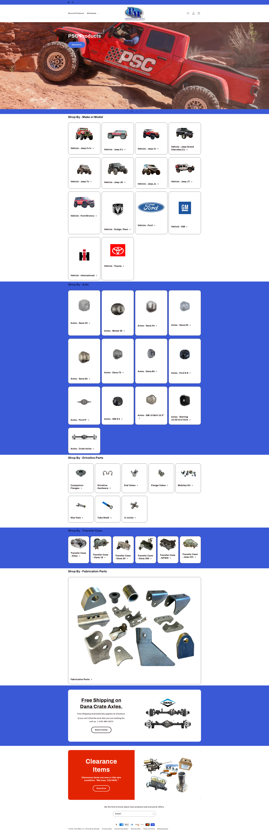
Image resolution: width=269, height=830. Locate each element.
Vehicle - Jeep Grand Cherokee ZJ (182, 148)
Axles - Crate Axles (81, 449)
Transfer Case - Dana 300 (145, 557)
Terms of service (149, 829)
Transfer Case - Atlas (78, 554)
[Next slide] (136, 111)
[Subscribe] (153, 814)
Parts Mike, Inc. (79, 829)
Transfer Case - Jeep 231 (190, 555)
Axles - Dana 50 (179, 325)
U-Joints (129, 518)
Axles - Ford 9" (79, 420)
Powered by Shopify (92, 829)
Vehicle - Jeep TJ (80, 181)
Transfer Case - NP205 (167, 556)
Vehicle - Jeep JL (147, 184)
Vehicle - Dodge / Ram (116, 229)
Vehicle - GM (178, 226)
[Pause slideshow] (142, 111)
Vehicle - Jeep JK (113, 182)
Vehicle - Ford (145, 225)
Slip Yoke (76, 518)
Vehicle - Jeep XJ (113, 149)
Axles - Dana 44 (146, 325)
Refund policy (136, 829)
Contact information (121, 829)
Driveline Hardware (102, 486)
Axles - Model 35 (113, 331)
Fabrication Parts (80, 679)
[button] (92, 13)
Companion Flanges (77, 486)
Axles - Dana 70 (112, 372)
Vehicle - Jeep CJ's (81, 148)
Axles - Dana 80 (146, 371)
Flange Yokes (158, 485)
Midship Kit (184, 485)
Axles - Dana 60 (79, 379)
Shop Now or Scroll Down (134, 45)
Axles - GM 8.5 (112, 419)
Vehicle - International (83, 275)
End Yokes (130, 485)
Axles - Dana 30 (79, 323)
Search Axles (101, 730)
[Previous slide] (127, 111)
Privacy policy (107, 829)
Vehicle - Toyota (113, 266)
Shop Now (101, 788)
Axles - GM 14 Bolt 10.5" (151, 415)
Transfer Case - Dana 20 (123, 557)
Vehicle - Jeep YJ (147, 149)
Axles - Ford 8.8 (179, 373)
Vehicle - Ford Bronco (82, 216)
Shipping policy (162, 829)
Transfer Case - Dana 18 (100, 556)
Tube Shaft (103, 518)
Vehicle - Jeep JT (180, 181)
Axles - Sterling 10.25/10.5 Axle (179, 418)
